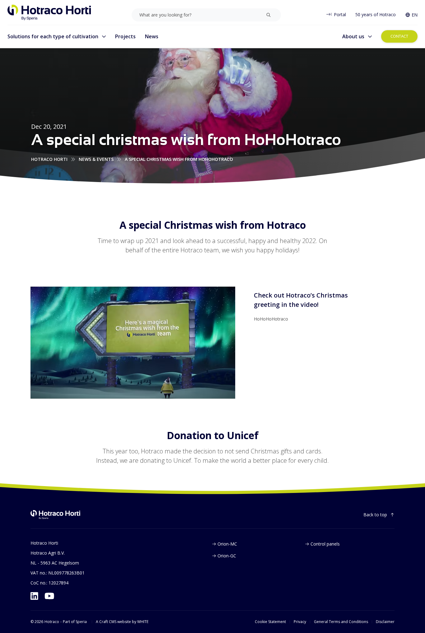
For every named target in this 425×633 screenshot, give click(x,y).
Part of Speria (75, 621)
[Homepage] (49, 12)
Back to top (375, 515)
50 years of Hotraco (375, 14)
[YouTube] (49, 596)
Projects (125, 36)
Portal (340, 14)
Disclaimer (385, 621)
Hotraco (51, 621)
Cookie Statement (270, 621)
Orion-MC (227, 544)
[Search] (268, 14)
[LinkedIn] (34, 596)
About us (353, 36)
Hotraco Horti (49, 159)
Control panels (325, 544)
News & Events (96, 159)
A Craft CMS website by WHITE (122, 621)
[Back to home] (55, 514)
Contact (399, 36)
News (151, 36)
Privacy (300, 621)
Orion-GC (226, 556)
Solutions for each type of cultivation (52, 36)
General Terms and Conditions (341, 621)
